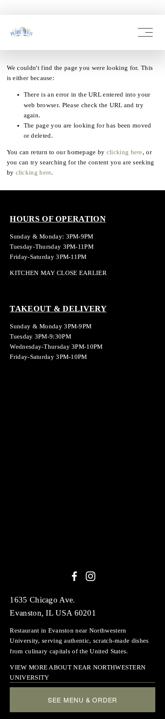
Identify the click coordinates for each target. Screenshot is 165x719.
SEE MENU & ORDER (82, 699)
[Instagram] (90, 576)
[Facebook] (74, 576)
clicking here (125, 152)
